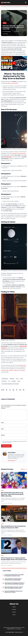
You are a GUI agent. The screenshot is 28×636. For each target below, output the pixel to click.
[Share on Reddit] (20, 390)
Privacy (14, 612)
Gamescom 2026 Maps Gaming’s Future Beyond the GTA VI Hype (13, 592)
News (2, 490)
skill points (9, 156)
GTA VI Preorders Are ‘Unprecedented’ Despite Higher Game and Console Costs (14, 558)
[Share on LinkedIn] (13, 390)
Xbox (19, 381)
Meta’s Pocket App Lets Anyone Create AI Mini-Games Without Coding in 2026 (14, 587)
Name (2, 422)
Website (3, 435)
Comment (3, 408)
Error (17, 378)
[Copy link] (23, 390)
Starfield (13, 381)
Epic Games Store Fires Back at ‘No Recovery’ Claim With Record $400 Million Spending (12, 494)
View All (23, 469)
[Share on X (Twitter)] (10, 390)
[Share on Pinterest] (16, 390)
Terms (14, 614)
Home (2, 6)
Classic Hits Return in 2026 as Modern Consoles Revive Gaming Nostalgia (13, 579)
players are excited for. (13, 83)
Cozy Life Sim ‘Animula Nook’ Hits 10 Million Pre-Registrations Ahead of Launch (14, 575)
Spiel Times (11, 632)
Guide (21, 378)
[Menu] (25, 2)
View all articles (11, 460)
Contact (14, 609)
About (14, 606)
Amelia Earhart (5, 378)
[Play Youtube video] (14, 63)
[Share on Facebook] (6, 390)
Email (2, 428)
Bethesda (12, 378)
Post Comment (6, 446)
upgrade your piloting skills (18, 153)
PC (9, 381)
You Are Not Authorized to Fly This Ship (10, 383)
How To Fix (4, 381)
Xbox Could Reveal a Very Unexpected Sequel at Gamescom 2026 (13, 527)
